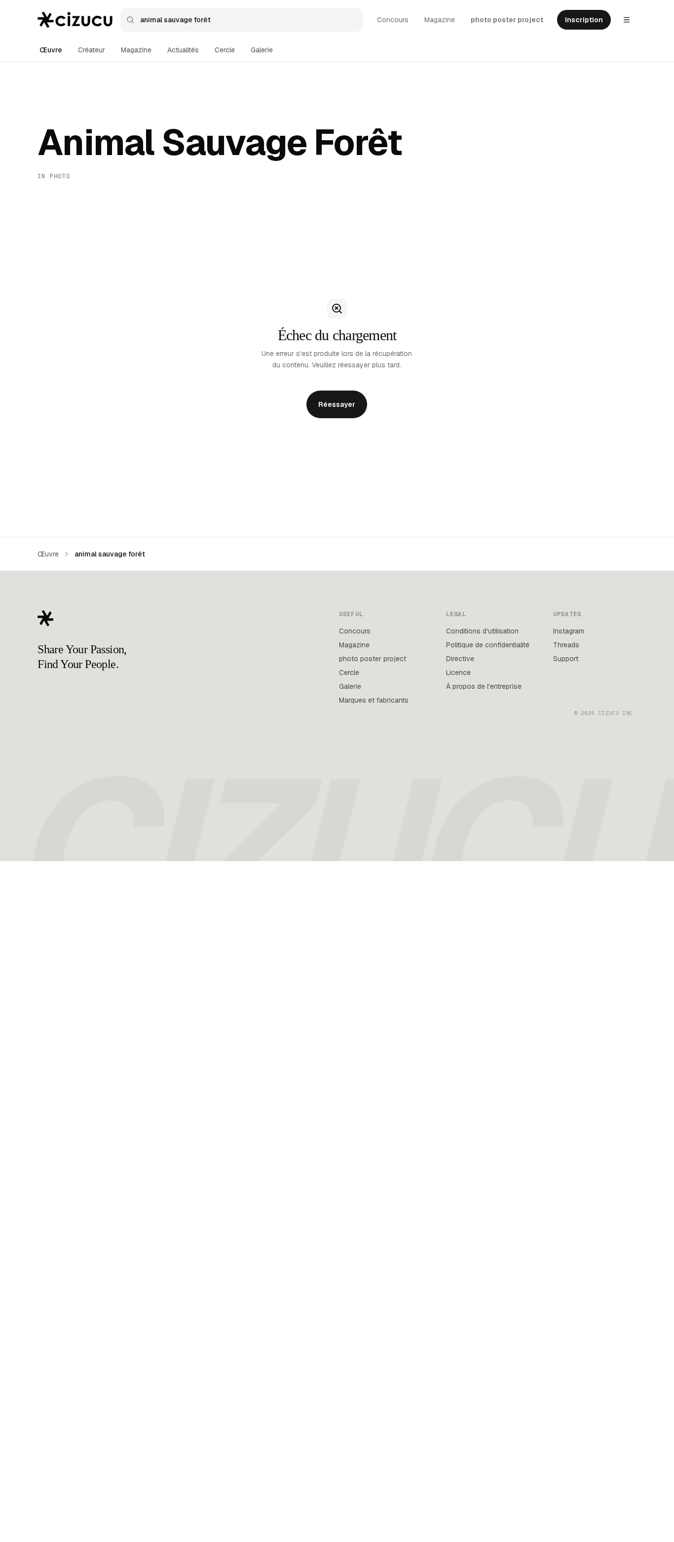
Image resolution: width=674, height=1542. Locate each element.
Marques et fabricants (374, 700)
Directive (460, 658)
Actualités (183, 49)
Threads (566, 644)
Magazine (439, 19)
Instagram (568, 631)
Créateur (91, 49)
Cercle (225, 49)
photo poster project (507, 19)
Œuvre (50, 49)
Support (565, 658)
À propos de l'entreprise (484, 686)
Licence (458, 672)
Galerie (262, 49)
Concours (393, 19)
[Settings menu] (627, 20)
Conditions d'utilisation (482, 631)
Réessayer (336, 404)
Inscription (584, 19)
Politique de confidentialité (487, 644)
